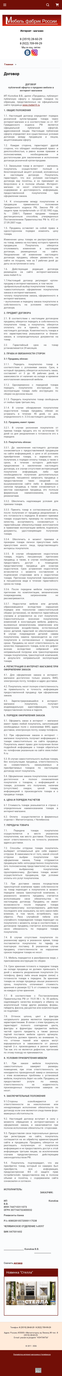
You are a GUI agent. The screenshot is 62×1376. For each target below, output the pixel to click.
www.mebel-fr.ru (31, 105)
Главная (8, 64)
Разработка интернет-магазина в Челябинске (32, 1354)
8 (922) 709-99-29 (31, 43)
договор (18, 1263)
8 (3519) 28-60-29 (31, 39)
